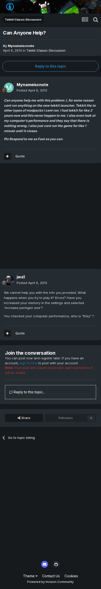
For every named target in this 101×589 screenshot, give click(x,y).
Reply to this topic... (29, 392)
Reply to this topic (50, 66)
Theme (29, 576)
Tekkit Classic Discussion (45, 50)
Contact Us (51, 576)
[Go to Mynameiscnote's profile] (9, 87)
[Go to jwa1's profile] (9, 280)
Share (25, 418)
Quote (20, 156)
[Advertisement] (50, 218)
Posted (32, 90)
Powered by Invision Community (50, 582)
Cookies (71, 576)
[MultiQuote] (7, 156)
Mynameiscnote (21, 46)
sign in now (28, 363)
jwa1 (21, 276)
